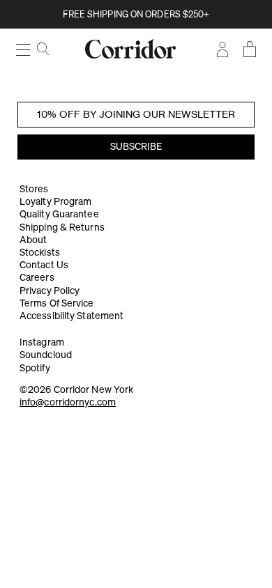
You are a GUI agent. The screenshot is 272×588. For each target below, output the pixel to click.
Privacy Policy (50, 290)
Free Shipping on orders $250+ (136, 14)
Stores (34, 188)
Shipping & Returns (62, 227)
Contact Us (44, 264)
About (33, 239)
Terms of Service (57, 303)
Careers (37, 277)
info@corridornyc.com (68, 402)
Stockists (40, 252)
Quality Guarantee (59, 214)
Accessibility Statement (71, 315)
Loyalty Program (56, 201)
